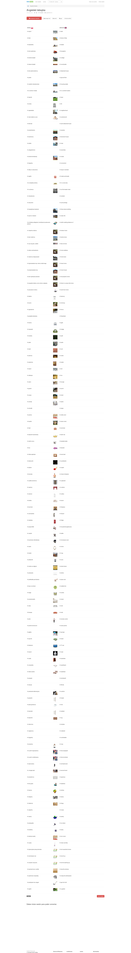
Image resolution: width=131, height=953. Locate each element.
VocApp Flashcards (31, 951)
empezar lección (34, 18)
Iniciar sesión (101, 1)
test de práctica (68, 18)
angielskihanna (49, 12)
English (28, 896)
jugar (61, 18)
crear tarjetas (38, 1)
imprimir (55, 18)
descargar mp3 (47, 18)
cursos (44, 1)
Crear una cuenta (93, 1)
